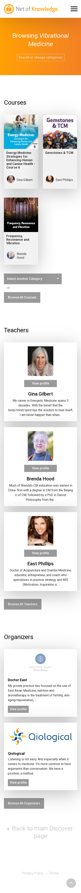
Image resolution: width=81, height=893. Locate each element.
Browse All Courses (22, 297)
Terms (54, 873)
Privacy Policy (32, 873)
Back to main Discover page (41, 832)
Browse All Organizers (24, 803)
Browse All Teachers (23, 604)
